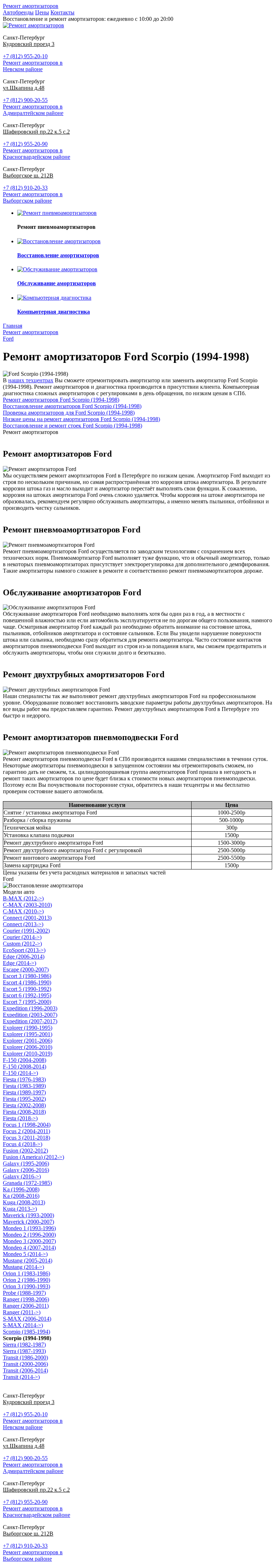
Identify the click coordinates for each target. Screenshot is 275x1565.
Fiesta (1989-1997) (24, 1092)
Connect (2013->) (23, 924)
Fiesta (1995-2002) (24, 1099)
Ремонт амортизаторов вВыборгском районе (33, 197)
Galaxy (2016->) (22, 1176)
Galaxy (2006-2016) (26, 1170)
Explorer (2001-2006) (27, 1041)
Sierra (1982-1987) (24, 1345)
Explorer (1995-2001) (27, 1034)
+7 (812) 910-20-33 (25, 188)
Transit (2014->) (21, 1377)
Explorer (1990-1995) (27, 1028)
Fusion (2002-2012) (25, 1151)
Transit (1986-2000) (25, 1357)
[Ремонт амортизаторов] (33, 25)
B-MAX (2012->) (23, 898)
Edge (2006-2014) (23, 957)
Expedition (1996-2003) (30, 1008)
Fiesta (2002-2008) (24, 1105)
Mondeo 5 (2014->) (25, 1254)
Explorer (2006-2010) (27, 1047)
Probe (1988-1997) (24, 1293)
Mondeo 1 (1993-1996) (29, 1228)
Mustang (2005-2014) (27, 1260)
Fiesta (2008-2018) (24, 1112)
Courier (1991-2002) (26, 931)
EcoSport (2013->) (24, 950)
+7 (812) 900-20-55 (25, 100)
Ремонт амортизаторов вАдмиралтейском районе (33, 109)
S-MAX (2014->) (23, 1325)
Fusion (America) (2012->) (33, 1157)
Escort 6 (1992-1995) (27, 995)
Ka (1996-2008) (21, 1189)
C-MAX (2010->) (23, 911)
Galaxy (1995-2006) (26, 1163)
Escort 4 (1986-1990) (27, 982)
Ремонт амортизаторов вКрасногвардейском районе (36, 153)
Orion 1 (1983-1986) (26, 1273)
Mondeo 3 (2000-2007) (29, 1241)
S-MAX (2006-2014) (27, 1319)
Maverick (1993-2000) (28, 1215)
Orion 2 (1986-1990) (26, 1280)
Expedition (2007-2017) (30, 1021)
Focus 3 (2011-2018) (26, 1138)
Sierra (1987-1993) (24, 1351)
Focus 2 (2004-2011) (26, 1131)
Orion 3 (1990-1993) (26, 1286)
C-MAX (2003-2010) (27, 905)
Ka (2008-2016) (21, 1196)
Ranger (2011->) (21, 1312)
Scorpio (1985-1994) (26, 1332)
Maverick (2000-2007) (28, 1222)
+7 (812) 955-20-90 (25, 144)
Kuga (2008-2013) (24, 1202)
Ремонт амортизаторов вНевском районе (33, 66)
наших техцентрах (30, 380)
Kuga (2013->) (20, 1209)
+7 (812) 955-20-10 (25, 56)
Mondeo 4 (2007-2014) (29, 1248)
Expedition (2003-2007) (30, 1015)
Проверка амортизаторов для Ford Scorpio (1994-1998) (69, 413)
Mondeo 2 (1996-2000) (29, 1235)
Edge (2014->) (19, 963)
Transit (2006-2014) (25, 1370)
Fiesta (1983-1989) (24, 1086)
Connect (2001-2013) (27, 918)
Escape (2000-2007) (26, 969)
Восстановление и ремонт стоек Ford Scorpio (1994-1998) (72, 426)
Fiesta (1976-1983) (24, 1079)
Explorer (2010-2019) (27, 1054)
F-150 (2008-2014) (24, 1066)
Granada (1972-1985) (27, 1183)
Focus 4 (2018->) (22, 1144)
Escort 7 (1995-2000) (27, 1002)
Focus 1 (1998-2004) (26, 1125)
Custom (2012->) (22, 944)
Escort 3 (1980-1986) (27, 976)
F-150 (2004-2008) (24, 1060)
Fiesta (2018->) (20, 1118)
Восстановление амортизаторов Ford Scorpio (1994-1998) (72, 406)
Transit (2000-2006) (25, 1364)
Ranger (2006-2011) (26, 1306)
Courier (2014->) (22, 937)
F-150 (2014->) (20, 1073)
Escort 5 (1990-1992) (27, 989)
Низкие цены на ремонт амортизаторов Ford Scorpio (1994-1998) (81, 419)
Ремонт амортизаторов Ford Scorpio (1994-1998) (61, 400)
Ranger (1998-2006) (26, 1299)
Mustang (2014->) (23, 1267)
